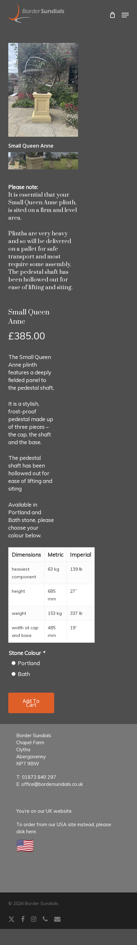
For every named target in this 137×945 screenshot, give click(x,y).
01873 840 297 (39, 777)
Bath (24, 674)
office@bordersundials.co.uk (52, 784)
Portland (29, 663)
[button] (125, 15)
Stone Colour (27, 652)
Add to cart (31, 702)
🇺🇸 (25, 845)
